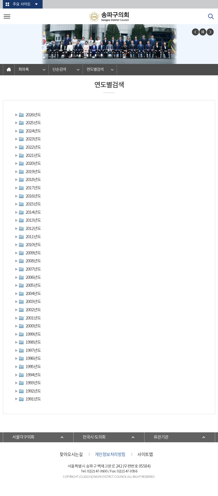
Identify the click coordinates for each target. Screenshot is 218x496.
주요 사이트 (22, 4)
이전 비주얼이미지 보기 (195, 32)
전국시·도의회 (94, 437)
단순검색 (59, 69)
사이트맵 (145, 454)
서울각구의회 (23, 437)
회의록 (23, 69)
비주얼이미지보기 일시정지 (202, 32)
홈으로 (9, 69)
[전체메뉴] (7, 16)
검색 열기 (211, 16)
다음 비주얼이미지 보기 (210, 32)
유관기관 (161, 437)
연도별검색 (95, 69)
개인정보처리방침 (110, 454)
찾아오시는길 (71, 454)
